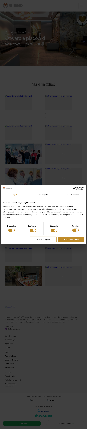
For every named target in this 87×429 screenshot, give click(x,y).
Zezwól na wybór (43, 239)
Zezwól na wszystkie (71, 239)
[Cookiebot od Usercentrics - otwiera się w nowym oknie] (74, 188)
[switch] (33, 230)
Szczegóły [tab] (43, 195)
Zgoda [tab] (15, 195)
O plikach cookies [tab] (72, 195)
